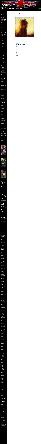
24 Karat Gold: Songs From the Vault (3, 183)
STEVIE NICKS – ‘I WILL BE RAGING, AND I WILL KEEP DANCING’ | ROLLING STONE (3, 34)
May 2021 (2, 255)
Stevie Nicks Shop (3, 50)
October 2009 (2, 333)
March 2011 (2, 332)
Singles (2, 47)
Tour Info (2, 115)
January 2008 (2, 339)
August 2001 (2, 352)
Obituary (2, 107)
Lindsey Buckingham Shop (4, 49)
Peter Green (2, 217)
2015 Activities (3, 61)
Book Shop (2, 397)
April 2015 (2, 304)
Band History (3, 42)
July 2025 (2, 233)
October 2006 (2, 345)
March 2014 (2, 314)
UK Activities (2, 54)
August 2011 (2, 330)
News (1, 65)
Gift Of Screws (2, 198)
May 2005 (2, 349)
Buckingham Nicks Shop (4, 398)
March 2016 (2, 298)
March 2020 (2, 265)
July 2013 (2, 320)
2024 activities (3, 55)
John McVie (2, 104)
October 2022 (2, 248)
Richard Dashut (2, 112)
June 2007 (2, 343)
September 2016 (2, 294)
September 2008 (2, 336)
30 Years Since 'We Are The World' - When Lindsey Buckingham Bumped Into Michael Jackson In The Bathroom (3, 139)
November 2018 (2, 275)
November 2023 (2, 242)
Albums (2, 39)
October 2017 (2, 284)
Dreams (2, 64)
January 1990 (2, 366)
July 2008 (2, 337)
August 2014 (2, 310)
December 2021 (2, 251)
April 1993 (2, 359)
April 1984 (2, 372)
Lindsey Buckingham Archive (3, 81)
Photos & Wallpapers (3, 391)
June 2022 (2, 249)
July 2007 (2, 342)
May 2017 (2, 288)
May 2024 (2, 238)
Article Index (3, 43)
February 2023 (2, 246)
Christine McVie (2, 99)
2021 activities (3, 411)
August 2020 (2, 262)
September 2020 (2, 261)
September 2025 (2, 232)
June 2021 (2, 254)
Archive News (2, 95)
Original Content (2, 108)
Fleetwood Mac (2, 101)
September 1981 (2, 375)
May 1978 (2, 378)
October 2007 (2, 340)
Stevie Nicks (3, 221)
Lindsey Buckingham (3, 105)
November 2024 (2, 235)
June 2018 (2, 278)
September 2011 (2, 329)
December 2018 (2, 274)
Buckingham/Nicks (2, 98)
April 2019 (2, 272)
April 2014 (2, 313)
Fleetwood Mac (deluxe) (3, 197)
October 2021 (2, 252)
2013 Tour (2, 185)
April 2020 (2, 264)
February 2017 (2, 290)
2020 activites (3, 58)
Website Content (2, 118)
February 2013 (2, 324)
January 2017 (2, 291)
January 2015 (2, 306)
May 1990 (2, 365)
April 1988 (2, 368)
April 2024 (2, 239)
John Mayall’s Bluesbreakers (3, 200)
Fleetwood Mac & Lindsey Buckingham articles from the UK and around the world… (11, 8)
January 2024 (2, 241)
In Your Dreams (3, 199)
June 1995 (2, 358)
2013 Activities (3, 405)
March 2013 (2, 323)
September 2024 (2, 236)
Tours (2, 40)
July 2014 (2, 311)
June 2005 (2, 348)
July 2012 (2, 327)
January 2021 (2, 258)
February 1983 (2, 374)
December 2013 (2, 316)
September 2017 (2, 285)
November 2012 (2, 326)
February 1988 (2, 369)
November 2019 (2, 268)
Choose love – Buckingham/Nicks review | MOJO (3, 22)
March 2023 (2, 245)
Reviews (2, 111)
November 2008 (2, 335)
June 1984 (2, 371)
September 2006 (2, 346)
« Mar (1, 74)
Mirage (2, 211)
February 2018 (2, 281)
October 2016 (2, 293)
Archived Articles (2, 79)
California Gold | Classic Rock (3, 32)
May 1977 (2, 381)
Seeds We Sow (5, 218)
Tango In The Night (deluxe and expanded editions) (3, 224)
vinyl (3, 227)
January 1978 (2, 379)
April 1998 (2, 355)
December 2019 (2, 267)
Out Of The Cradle (3, 216)
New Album (2, 213)
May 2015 (2, 303)
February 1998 (2, 356)
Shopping (2, 395)
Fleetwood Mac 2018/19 (3, 102)
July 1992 (2, 362)
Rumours (2, 218)
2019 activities (3, 59)
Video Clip (2, 117)
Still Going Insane (2, 114)
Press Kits (2, 392)
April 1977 (2, 382)
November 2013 (2, 317)
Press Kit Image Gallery (3, 78)
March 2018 (2, 280)
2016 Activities (3, 62)
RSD (4, 217)
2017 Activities (3, 408)
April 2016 (2, 297)
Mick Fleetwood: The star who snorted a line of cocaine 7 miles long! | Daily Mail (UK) (3, 135)
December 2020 (2, 259)
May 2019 (2, 271)
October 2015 (2, 300)
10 (1, 71)
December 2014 (2, 307)
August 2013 (2, 319)
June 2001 (2, 353)
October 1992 (2, 361)
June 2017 (2, 287)
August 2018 (2, 277)
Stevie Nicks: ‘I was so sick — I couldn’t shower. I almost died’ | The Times (3, 125)
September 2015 (2, 301)
